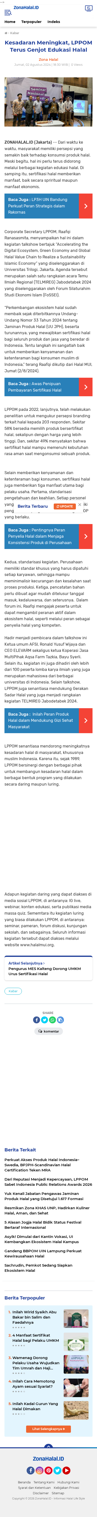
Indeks (54, 22)
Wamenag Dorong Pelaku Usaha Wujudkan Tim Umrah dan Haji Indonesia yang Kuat (35, 1363)
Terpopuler (31, 22)
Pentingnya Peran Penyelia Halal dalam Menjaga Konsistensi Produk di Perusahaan (40, 536)
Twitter (59, 1476)
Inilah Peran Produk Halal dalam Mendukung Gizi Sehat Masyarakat (40, 720)
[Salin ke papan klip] (60, 1019)
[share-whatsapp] (52, 1019)
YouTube (69, 1476)
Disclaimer (41, 1493)
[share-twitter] (44, 1019)
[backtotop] (48, 1448)
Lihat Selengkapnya (47, 1429)
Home (9, 22)
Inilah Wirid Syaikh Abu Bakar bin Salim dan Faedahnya (34, 1317)
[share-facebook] (36, 1019)
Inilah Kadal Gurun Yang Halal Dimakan (35, 1406)
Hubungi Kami (68, 1482)
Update (66, 506)
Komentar (51, 1031)
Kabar (13, 991)
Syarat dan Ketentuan (34, 1488)
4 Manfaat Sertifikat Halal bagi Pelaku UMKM (35, 1338)
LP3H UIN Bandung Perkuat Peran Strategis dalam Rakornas (37, 206)
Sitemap (58, 1493)
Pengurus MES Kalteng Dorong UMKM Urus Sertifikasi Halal (44, 971)
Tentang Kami (44, 1482)
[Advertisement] (48, 835)
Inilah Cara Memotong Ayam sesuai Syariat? (33, 1384)
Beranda (24, 1482)
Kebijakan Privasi (66, 1488)
